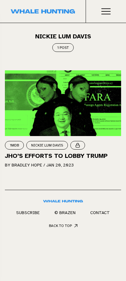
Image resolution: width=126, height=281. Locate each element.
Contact (100, 212)
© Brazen (65, 212)
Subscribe (28, 212)
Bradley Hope (27, 165)
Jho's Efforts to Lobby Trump (56, 156)
